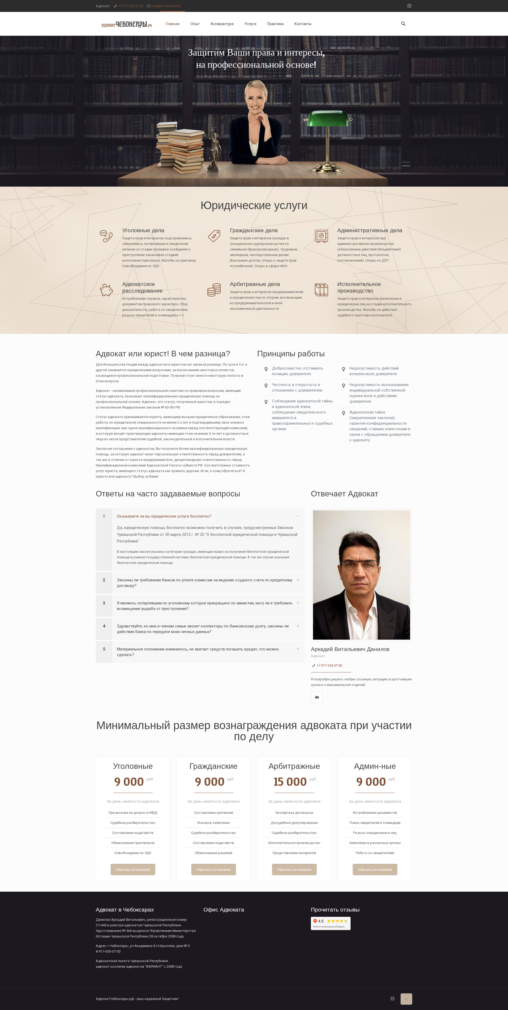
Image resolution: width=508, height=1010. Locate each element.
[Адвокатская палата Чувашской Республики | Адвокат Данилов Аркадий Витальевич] (126, 24)
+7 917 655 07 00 (130, 6)
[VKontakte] (409, 5)
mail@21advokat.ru (166, 6)
